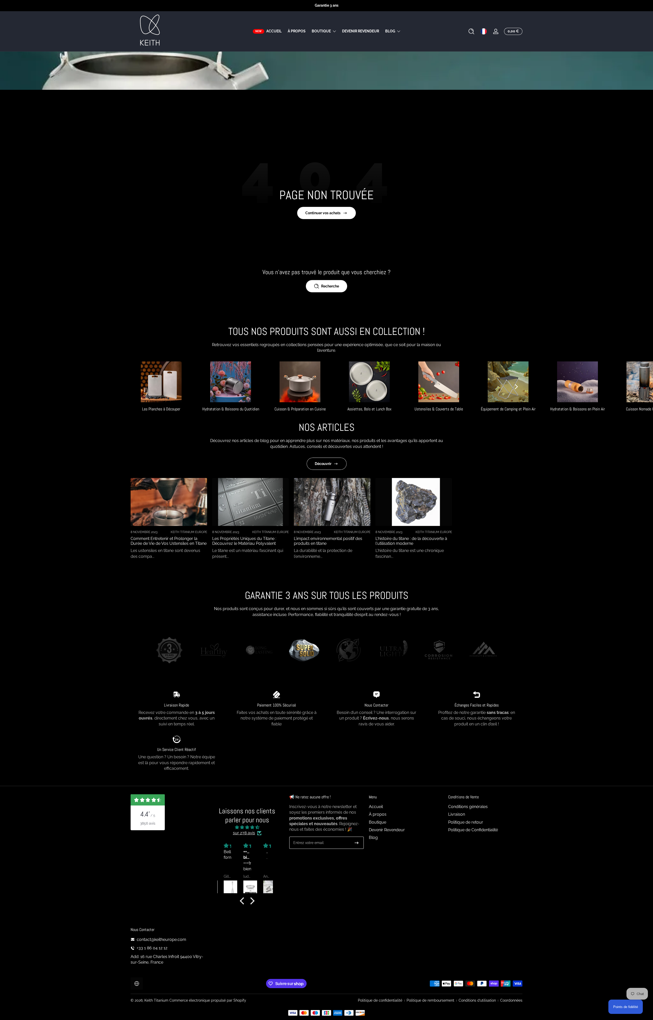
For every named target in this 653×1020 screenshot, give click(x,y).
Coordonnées (511, 1000)
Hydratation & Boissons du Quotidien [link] (230, 409)
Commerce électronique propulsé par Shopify (207, 1000)
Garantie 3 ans (326, 5)
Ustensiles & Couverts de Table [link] (439, 409)
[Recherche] (471, 31)
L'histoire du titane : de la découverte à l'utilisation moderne (411, 541)
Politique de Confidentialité (473, 829)
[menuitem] (406, 807)
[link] (169, 651)
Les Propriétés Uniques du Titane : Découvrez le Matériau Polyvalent (244, 541)
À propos (377, 814)
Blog (390, 31)
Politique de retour (465, 822)
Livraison (456, 814)
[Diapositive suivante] (516, 387)
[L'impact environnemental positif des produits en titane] (332, 502)
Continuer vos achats (323, 213)
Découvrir (323, 464)
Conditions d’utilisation (477, 1000)
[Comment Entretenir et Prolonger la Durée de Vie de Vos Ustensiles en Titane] (169, 502)
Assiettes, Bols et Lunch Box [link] (369, 409)
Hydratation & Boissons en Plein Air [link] (577, 409)
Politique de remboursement (430, 1000)
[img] (247, 827)
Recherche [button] (330, 286)
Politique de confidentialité (380, 1000)
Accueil (376, 806)
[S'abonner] (356, 843)
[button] (471, 31)
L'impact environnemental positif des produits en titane (328, 541)
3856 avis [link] (147, 823)
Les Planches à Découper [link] (161, 409)
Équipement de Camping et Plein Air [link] (508, 409)
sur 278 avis (244, 832)
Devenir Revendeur (387, 829)
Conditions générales (468, 806)
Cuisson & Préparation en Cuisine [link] (300, 409)
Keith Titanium (156, 1000)
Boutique (321, 31)
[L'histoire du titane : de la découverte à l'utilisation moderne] (413, 502)
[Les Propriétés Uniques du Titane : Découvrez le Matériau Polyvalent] (250, 502)
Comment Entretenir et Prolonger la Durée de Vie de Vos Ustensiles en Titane (169, 541)
